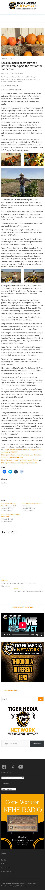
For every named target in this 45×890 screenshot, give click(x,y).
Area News (5, 59)
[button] (11, 159)
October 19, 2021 (17, 73)
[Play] (4, 635)
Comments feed (7, 868)
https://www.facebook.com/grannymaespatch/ (19, 463)
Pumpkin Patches (16, 81)
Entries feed (5, 864)
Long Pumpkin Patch (30, 79)
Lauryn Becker (18, 79)
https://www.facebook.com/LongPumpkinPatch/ (19, 460)
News (12, 59)
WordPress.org (6, 872)
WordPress (5, 886)
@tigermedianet (10, 690)
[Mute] (37, 635)
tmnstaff (5, 73)
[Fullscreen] (40, 635)
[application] (22, 625)
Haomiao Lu (9, 79)
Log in (3, 860)
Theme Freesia (31, 883)
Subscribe (37, 743)
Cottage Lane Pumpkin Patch (13, 77)
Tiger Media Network (9, 883)
